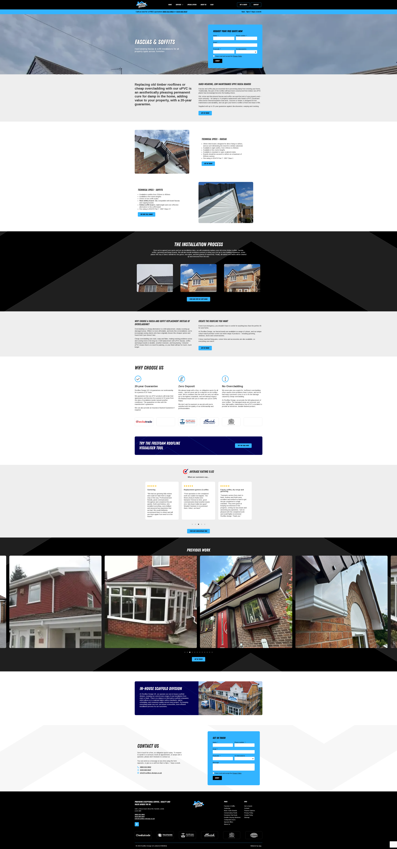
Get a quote (243, 5)
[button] (136, 501)
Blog (211, 5)
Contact (256, 5)
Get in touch (205, 113)
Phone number (241, 35)
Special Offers (191, 5)
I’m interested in (241, 49)
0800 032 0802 (168, 12)
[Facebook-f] (137, 824)
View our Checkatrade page (198, 531)
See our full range (147, 214)
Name (215, 35)
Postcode (216, 49)
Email (215, 42)
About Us (203, 5)
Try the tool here (243, 446)
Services (178, 5)
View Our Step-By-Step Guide (198, 299)
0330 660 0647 (181, 12)
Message (216, 762)
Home (170, 5)
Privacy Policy (237, 56)
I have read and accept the (228, 56)
